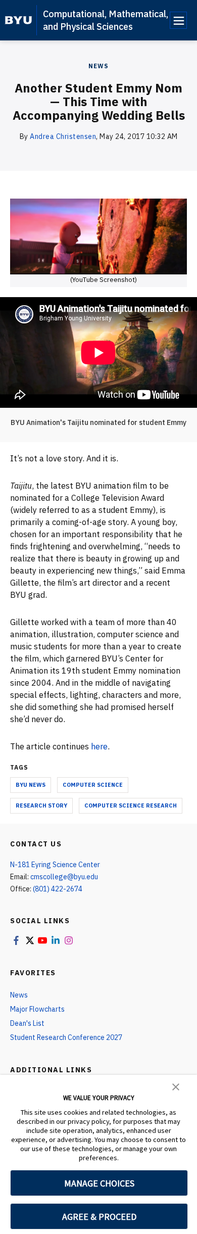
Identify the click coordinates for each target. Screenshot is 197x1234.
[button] (175, 1086)
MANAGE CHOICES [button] (99, 1183)
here (99, 746)
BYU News (30, 784)
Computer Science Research (130, 805)
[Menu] (178, 20)
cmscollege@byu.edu (64, 876)
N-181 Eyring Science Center (55, 864)
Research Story (41, 805)
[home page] (18, 20)
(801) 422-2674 (57, 888)
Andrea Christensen (63, 136)
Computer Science (93, 784)
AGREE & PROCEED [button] (99, 1216)
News (98, 66)
